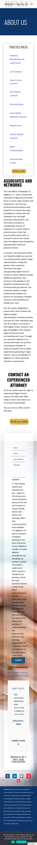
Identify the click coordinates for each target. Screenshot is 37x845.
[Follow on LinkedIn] (14, 776)
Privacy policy (21, 842)
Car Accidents (16, 71)
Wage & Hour (16, 125)
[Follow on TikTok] (18, 780)
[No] (34, 839)
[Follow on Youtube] (21, 776)
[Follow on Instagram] (28, 776)
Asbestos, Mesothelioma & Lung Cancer (17, 59)
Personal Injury (16, 104)
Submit (18, 660)
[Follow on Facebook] (7, 776)
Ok (13, 842)
